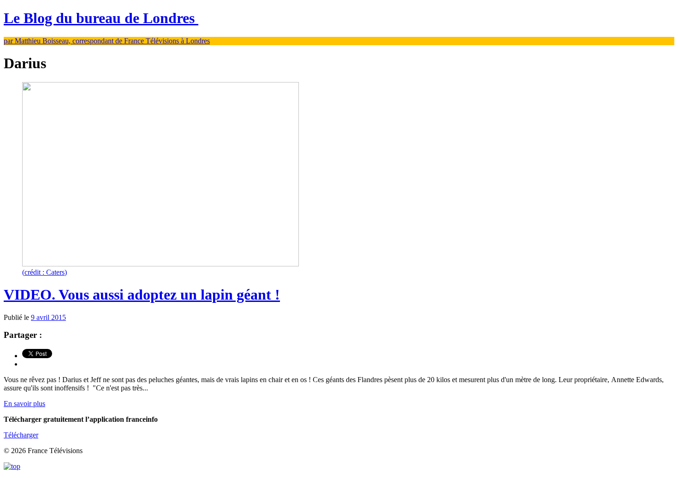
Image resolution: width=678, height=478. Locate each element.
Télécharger (21, 435)
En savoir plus (24, 403)
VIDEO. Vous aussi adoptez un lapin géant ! (142, 294)
